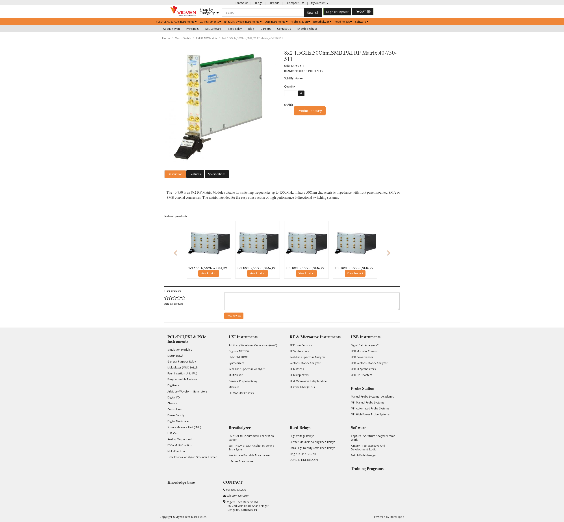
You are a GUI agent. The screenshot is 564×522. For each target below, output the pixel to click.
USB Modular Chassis (364, 351)
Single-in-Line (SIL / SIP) (303, 454)
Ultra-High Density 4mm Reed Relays (312, 448)
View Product (209, 273)
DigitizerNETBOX (239, 351)
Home (166, 38)
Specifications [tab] (216, 174)
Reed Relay (235, 29)
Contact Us (241, 3)
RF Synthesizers (299, 351)
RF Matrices (297, 369)
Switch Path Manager (364, 455)
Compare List (295, 3)
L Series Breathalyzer (242, 461)
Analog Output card (179, 439)
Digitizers (173, 385)
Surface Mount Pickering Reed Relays (312, 442)
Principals (192, 29)
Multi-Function (176, 451)
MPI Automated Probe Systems (370, 408)
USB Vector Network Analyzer (369, 363)
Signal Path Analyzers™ (365, 345)
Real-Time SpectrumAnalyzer (307, 357)
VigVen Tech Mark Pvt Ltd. (191, 517)
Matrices (234, 387)
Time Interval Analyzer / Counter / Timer (192, 457)
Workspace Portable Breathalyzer (250, 455)
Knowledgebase (307, 29)
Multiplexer (236, 375)
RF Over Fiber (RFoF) (302, 387)
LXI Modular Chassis (241, 393)
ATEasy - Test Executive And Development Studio (368, 447)
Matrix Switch (183, 38)
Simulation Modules (179, 350)
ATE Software (213, 29)
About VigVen (171, 29)
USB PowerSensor (362, 357)
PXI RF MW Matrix (206, 38)
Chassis (172, 403)
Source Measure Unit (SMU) (184, 427)
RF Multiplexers (299, 375)
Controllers (174, 409)
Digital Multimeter (178, 421)
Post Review (234, 315)
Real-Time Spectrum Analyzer (247, 369)
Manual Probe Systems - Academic (372, 396)
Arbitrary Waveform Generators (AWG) (253, 345)
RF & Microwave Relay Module (308, 381)
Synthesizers (236, 363)
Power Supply (175, 415)
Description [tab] (175, 174)
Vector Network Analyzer (305, 363)
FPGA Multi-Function (179, 445)
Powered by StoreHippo (389, 517)
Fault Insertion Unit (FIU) (182, 373)
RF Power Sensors (301, 345)
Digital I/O (173, 397)
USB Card (173, 433)
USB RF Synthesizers (363, 369)
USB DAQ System (361, 375)
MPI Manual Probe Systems (367, 402)
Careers (266, 29)
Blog (251, 29)
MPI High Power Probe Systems (370, 414)
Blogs (258, 3)
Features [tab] (195, 174)
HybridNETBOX (238, 357)
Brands (274, 3)
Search (313, 12)
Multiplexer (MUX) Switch (182, 367)
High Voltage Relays (302, 436)
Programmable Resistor (182, 379)
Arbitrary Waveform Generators (187, 391)
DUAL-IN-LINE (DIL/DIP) (304, 460)
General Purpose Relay (181, 361)
